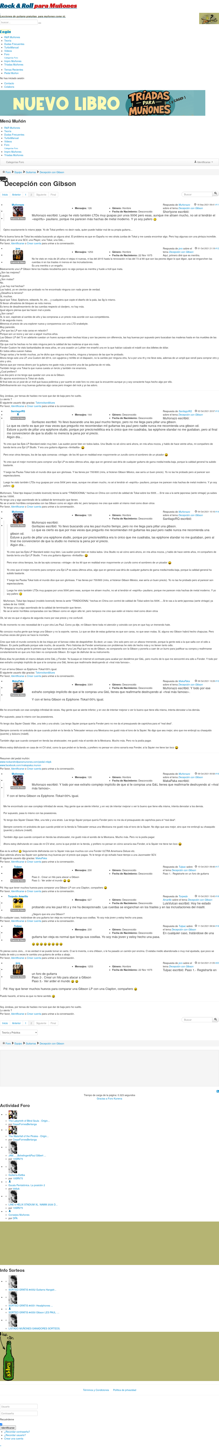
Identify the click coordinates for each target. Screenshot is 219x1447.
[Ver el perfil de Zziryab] (10, 1309)
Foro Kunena (115, 1098)
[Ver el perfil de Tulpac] (18, 873)
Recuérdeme (7, 1419)
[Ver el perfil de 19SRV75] (13, 1147)
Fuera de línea (18, 218)
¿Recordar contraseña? (17, 1431)
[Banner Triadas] (102, 102)
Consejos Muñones (19, 1214)
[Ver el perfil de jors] (18, 255)
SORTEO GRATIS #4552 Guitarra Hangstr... (32, 1289)
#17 (217, 866)
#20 (217, 962)
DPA (15, 1218)
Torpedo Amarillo (18, 896)
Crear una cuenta (13, 1438)
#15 (217, 680)
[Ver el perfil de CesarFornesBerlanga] (13, 1114)
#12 (217, 248)
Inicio (5, 194)
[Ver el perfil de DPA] (10, 1211)
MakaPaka (18, 681)
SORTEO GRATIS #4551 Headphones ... (31, 1305)
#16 (217, 773)
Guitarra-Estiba (17, 1175)
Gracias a (102, 1098)
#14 (217, 511)
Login (5, 31)
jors (18, 248)
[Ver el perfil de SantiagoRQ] (18, 414)
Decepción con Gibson (190, 208)
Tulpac (18, 866)
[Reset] (39, 23)
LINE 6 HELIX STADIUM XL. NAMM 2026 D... (33, 1204)
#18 (217, 896)
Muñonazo (18, 204)
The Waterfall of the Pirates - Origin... (29, 1136)
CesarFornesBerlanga (25, 1124)
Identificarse (17, 243)
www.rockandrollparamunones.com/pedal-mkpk (25, 761)
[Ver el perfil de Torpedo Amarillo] (18, 902)
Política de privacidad (124, 1390)
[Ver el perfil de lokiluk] (10, 1181)
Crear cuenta (34, 243)
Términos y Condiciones (96, 1390)
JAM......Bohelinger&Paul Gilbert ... (27, 1155)
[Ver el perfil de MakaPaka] (18, 687)
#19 (217, 925)
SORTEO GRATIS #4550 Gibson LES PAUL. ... (34, 1312)
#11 (217, 204)
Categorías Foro (15, 162)
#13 (217, 411)
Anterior (16, 194)
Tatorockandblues (45, 402)
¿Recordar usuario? (15, 1435)
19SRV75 (18, 1159)
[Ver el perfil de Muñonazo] (18, 211)
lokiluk (16, 1188)
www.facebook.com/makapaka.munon (20, 765)
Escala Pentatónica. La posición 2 (27, 1185)
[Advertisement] (71, 1062)
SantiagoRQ (18, 411)
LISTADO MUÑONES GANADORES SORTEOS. (34, 1328)
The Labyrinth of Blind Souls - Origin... (29, 1120)
